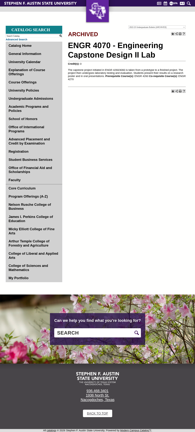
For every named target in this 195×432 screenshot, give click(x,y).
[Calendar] (165, 3)
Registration (19, 151)
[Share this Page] (176, 33)
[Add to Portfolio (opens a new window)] (172, 33)
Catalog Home (20, 46)
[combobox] (157, 27)
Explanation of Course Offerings (27, 72)
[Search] (189, 3)
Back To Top (97, 413)
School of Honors (23, 119)
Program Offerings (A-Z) (28, 196)
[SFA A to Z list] (182, 3)
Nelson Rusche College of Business (30, 207)
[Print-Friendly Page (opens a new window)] (180, 33)
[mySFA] (173, 3)
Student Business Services (30, 160)
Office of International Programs (26, 129)
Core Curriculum (22, 188)
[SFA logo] (97, 378)
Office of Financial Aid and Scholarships (30, 170)
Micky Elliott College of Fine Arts (32, 231)
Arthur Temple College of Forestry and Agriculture (29, 243)
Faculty (15, 180)
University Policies (24, 90)
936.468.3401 (97, 391)
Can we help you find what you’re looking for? (97, 320)
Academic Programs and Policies (29, 109)
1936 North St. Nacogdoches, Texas (97, 397)
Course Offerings (23, 82)
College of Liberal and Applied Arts (33, 256)
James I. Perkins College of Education (31, 219)
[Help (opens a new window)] (183, 33)
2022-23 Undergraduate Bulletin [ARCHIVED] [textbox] (147, 27)
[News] (159, 3)
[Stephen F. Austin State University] (40, 3)
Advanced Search (16, 39)
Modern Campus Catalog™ (135, 430)
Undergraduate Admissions (31, 98)
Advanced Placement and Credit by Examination (29, 141)
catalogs (51, 430)
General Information (25, 54)
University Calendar (25, 62)
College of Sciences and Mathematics (28, 268)
